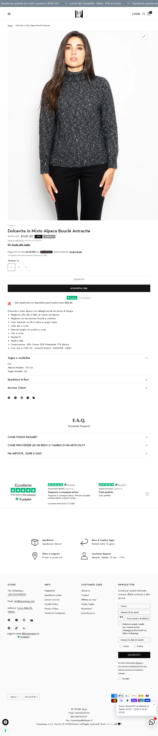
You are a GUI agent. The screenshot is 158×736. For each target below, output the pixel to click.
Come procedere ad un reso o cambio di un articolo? (46, 445)
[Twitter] (18, 620)
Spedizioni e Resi (53, 595)
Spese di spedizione (16, 240)
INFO (48, 585)
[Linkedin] (26, 628)
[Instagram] (26, 620)
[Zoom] (144, 37)
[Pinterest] (22, 398)
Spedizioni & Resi (18, 379)
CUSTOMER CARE (91, 585)
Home (10, 25)
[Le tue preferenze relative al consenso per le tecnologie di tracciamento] (5, 731)
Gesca (109, 724)
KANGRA (12, 225)
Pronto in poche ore (52, 557)
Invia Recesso (88, 613)
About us (85, 590)
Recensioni (86, 608)
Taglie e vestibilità (19, 358)
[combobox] (121, 618)
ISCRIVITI (134, 655)
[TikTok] (18, 628)
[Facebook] (9, 398)
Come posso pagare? (23, 437)
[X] (16, 398)
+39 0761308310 (17, 594)
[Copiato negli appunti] (34, 398)
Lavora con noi (52, 599)
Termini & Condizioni (55, 613)
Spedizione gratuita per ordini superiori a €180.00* (37, 3)
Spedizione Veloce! (52, 544)
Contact (85, 595)
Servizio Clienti (17, 388)
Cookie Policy (51, 604)
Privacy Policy (51, 608)
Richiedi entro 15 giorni (103, 544)
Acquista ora (79, 288)
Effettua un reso (88, 599)
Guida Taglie (87, 604)
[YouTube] (33, 620)
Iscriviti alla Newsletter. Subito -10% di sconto (101, 3)
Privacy (139, 663)
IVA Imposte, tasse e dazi (25, 453)
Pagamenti (50, 590)
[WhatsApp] (28, 398)
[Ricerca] (143, 14)
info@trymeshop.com (24, 601)
